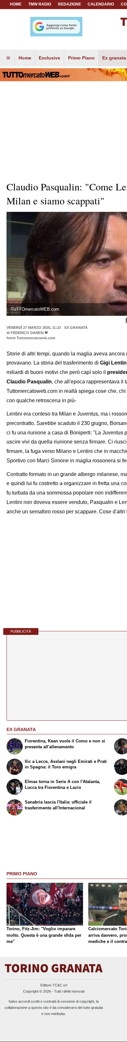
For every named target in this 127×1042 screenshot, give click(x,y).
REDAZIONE (69, 4)
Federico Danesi (27, 333)
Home (15, 4)
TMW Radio (39, 4)
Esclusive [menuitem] (49, 57)
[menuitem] (8, 58)
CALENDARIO (101, 4)
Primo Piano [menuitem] (81, 57)
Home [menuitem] (25, 57)
